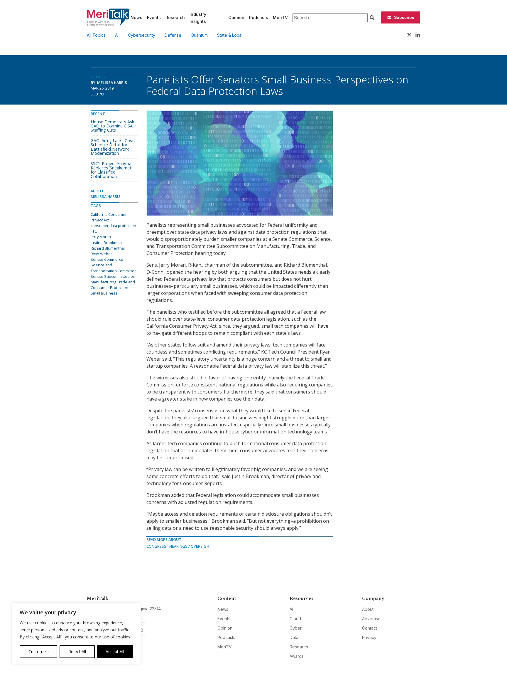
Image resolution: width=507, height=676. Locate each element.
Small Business (104, 293)
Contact (369, 627)
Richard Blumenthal (108, 248)
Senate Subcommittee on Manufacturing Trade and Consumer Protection (113, 282)
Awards (297, 656)
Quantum (199, 35)
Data (294, 637)
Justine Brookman (106, 242)
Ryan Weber (101, 253)
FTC (94, 231)
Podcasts (258, 17)
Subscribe (404, 17)
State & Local (229, 35)
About (368, 609)
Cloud (295, 618)
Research (175, 17)
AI (117, 35)
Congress (156, 546)
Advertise (371, 618)
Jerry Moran (101, 236)
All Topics (96, 35)
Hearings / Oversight (190, 546)
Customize (38, 651)
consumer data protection (113, 225)
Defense (173, 35)
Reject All (77, 651)
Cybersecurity (141, 35)
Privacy (369, 637)
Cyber (296, 627)
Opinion (236, 17)
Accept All (115, 651)
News (136, 17)
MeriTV (280, 17)
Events (154, 17)
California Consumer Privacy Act (109, 217)
